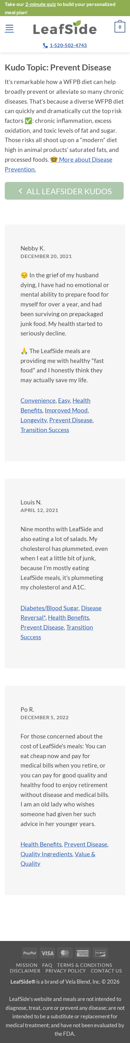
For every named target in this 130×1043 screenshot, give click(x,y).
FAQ (47, 965)
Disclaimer (25, 971)
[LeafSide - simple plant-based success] (65, 27)
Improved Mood (66, 410)
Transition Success (45, 429)
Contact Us (106, 971)
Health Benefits (68, 617)
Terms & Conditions (84, 965)
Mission (27, 965)
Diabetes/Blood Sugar (50, 608)
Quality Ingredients (46, 854)
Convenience (38, 400)
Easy (64, 400)
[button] (9, 27)
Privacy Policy (65, 971)
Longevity (34, 420)
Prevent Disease (70, 420)
